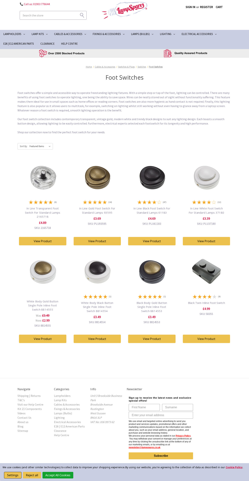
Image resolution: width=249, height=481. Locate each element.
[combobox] (53, 15)
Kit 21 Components (29, 409)
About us (22, 422)
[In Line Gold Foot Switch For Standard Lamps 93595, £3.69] (97, 193)
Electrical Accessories (197, 34)
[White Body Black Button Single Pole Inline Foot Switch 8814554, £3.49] (97, 287)
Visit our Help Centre (30, 404)
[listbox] (41, 146)
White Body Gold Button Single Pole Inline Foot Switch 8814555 (42, 305)
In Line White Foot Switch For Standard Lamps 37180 (206, 210)
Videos (21, 413)
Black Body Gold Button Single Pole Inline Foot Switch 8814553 (152, 307)
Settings (12, 475)
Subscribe (161, 455)
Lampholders (12, 34)
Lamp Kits (38, 34)
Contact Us (24, 417)
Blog (20, 426)
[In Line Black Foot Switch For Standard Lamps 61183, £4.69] (151, 193)
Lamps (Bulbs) (140, 34)
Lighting (165, 34)
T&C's (21, 400)
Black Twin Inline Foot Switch (206, 303)
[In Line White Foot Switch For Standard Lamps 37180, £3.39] (206, 193)
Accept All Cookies (57, 475)
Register (206, 7)
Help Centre (69, 43)
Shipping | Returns (29, 396)
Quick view (42, 178)
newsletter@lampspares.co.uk (144, 447)
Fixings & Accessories (107, 34)
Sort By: (23, 146)
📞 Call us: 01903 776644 (35, 4)
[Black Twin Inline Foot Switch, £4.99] (206, 287)
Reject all (32, 475)
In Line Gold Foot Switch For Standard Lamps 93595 (97, 210)
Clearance (47, 43)
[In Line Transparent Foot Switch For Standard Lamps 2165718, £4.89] (42, 193)
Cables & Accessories (68, 34)
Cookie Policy (234, 467)
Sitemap (22, 431)
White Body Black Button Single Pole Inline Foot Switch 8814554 (97, 307)
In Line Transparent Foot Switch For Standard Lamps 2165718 (42, 212)
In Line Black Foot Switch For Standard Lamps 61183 (151, 210)
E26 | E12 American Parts (18, 43)
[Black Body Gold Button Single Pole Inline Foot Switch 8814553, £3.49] (151, 287)
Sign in (190, 7)
